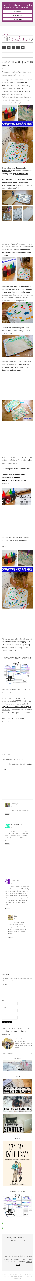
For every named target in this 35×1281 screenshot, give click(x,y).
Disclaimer (14, 1240)
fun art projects (21, 174)
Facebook (20, 168)
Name (4, 1000)
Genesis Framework (18, 1276)
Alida (15, 916)
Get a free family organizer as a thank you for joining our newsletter (16, 707)
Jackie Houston (15, 825)
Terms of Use (23, 1237)
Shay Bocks (29, 1274)
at (11, 806)
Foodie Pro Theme (18, 1274)
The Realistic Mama (17, 38)
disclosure (11, 75)
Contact (22, 1240)
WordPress (17, 1278)
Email (4, 1008)
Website (4, 1015)
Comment (5, 984)
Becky (13, 804)
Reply (7, 814)
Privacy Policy (12, 1237)
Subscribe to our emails (11, 480)
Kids (9, 755)
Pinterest (5, 171)
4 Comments (11, 68)
